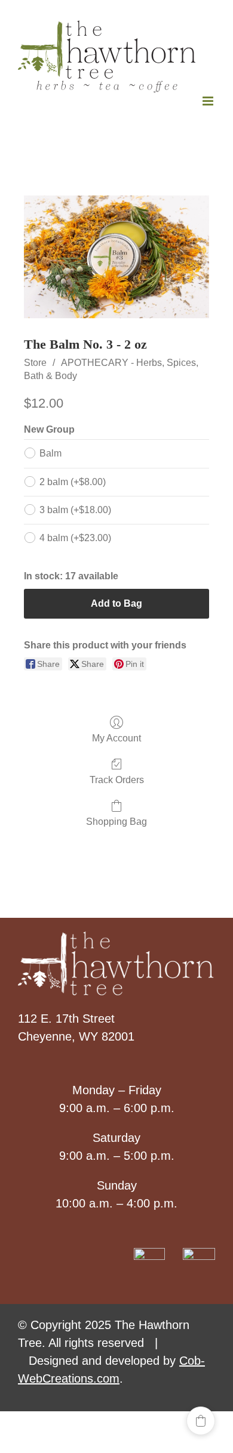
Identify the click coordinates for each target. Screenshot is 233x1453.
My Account (116, 738)
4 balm (75, 538)
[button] (200, 1421)
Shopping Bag (116, 821)
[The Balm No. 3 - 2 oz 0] (116, 256)
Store (35, 363)
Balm (50, 453)
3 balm (75, 510)
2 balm (72, 482)
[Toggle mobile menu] (209, 101)
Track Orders (117, 780)
